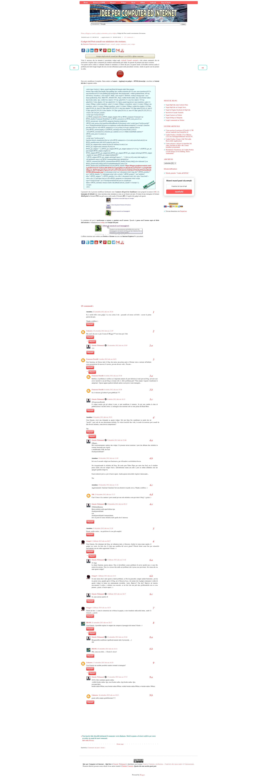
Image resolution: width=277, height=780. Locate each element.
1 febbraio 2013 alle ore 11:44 (116, 560)
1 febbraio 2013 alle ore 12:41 (106, 576)
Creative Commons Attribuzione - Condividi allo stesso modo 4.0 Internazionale (168, 764)
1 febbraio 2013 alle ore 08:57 (101, 541)
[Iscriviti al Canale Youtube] (96, 50)
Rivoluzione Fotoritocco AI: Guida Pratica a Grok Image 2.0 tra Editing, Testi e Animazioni (180, 151)
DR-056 (88, 622)
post (129, 44)
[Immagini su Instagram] (100, 50)
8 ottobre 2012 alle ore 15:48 (113, 376)
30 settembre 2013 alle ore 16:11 (107, 649)
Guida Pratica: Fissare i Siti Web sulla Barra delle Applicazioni (178, 140)
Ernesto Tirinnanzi (98, 345)
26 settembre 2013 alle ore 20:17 (102, 622)
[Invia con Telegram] (113, 50)
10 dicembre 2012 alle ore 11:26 (108, 485)
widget (133, 44)
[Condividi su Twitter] (87, 50)
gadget (118, 44)
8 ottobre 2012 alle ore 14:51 (108, 359)
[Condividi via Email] (118, 50)
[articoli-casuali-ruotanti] (120, 74)
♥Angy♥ (88, 541)
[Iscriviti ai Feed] (109, 50)
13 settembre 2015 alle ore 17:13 (117, 677)
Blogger (142, 775)
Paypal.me (183, 211)
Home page (120, 744)
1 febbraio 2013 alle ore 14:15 (101, 608)
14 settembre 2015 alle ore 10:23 (109, 695)
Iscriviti (179, 191)
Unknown (89, 331)
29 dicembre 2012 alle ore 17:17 (105, 494)
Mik (93, 494)
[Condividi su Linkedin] (92, 50)
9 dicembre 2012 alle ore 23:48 (116, 440)
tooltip (102, 222)
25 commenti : (129, 37)
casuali (113, 44)
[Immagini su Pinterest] (105, 50)
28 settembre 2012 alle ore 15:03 (117, 345)
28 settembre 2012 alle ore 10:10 (103, 312)
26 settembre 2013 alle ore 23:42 (117, 637)
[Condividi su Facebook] (83, 50)
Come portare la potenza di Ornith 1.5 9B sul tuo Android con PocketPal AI (179, 131)
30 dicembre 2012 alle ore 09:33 (117, 504)
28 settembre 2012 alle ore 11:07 (103, 331)
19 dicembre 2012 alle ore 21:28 (103, 528)
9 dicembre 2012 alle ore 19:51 (102, 417)
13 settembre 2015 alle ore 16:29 (103, 662)
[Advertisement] (120, 270)
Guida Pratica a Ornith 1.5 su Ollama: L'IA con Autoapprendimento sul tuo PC (179, 136)
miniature (124, 44)
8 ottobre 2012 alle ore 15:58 (113, 389)
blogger (107, 44)
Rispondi (90, 324)
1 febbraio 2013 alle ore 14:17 (116, 594)
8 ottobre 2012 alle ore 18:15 (116, 399)
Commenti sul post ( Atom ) (96, 748)
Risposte (92, 342)
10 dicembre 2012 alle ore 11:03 (108, 458)
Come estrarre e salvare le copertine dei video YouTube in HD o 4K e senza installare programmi (179, 145)
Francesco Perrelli (92, 359)
